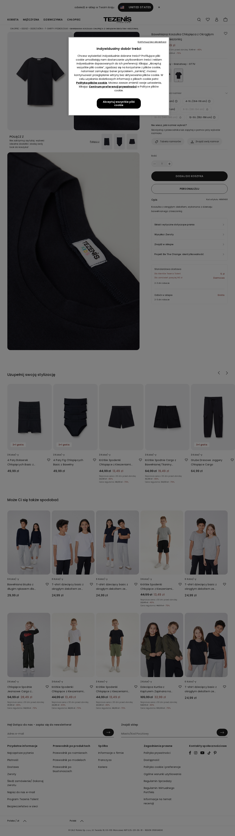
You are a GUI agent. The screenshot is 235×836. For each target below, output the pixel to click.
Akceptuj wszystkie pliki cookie (119, 103)
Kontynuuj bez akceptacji (152, 41)
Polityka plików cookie (91, 83)
